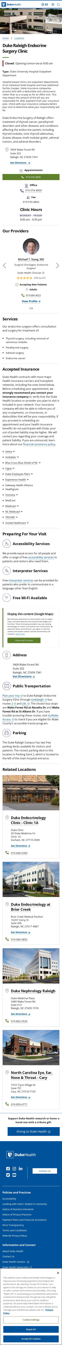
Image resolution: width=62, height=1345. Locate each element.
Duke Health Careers (14, 1261)
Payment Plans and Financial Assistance (24, 1219)
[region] (31, 1306)
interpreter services (21, 580)
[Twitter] (8, 1175)
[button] (44, 4)
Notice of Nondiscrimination (18, 1209)
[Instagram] (15, 1169)
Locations (19, 38)
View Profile (29, 301)
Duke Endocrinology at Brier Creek (30, 907)
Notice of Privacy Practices (16, 1214)
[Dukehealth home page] (8, 4)
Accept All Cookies (30, 1338)
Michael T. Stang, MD (31, 259)
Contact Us (45, 1171)
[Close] (58, 1272)
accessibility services (41, 557)
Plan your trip (11, 695)
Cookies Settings (30, 1319)
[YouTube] (15, 1175)
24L (24, 703)
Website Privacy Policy (14, 1235)
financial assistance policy (39, 444)
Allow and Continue (24, 640)
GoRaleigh (37, 699)
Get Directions (18, 162)
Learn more (20, 634)
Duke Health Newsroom (15, 1267)
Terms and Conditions (14, 1230)
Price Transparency (13, 1225)
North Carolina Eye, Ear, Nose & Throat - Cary (31, 1075)
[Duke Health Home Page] (21, 1154)
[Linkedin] (21, 1169)
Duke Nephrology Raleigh (33, 990)
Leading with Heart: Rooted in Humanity (24, 1204)
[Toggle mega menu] (53, 4)
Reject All (31, 1329)
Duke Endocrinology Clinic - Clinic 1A (28, 820)
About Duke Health (12, 1251)
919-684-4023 (33, 295)
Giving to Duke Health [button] (32, 1131)
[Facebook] (8, 1169)
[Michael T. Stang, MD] (31, 246)
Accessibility (9, 1198)
